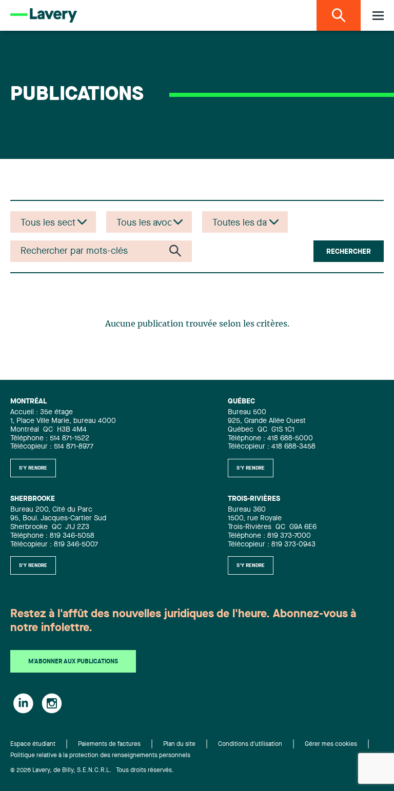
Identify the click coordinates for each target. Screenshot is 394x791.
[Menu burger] (378, 16)
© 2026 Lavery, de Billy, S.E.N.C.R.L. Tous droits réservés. (92, 770)
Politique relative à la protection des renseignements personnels (100, 756)
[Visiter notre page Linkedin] (23, 703)
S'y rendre (33, 468)
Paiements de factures (109, 744)
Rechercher (348, 251)
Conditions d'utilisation (250, 744)
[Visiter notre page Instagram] (52, 703)
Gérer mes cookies (331, 744)
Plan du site (179, 744)
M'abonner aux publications (73, 662)
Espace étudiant (32, 744)
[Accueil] (43, 15)
